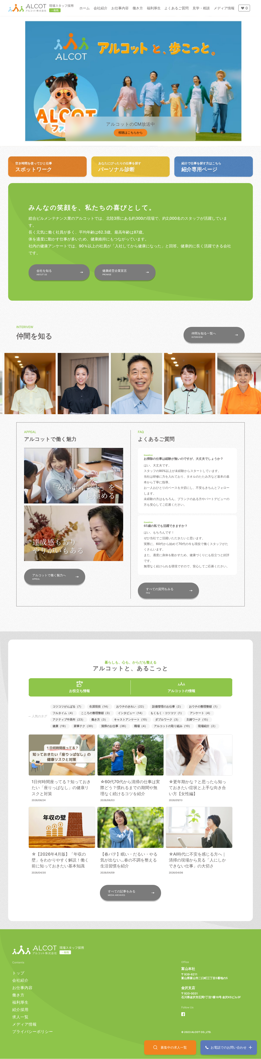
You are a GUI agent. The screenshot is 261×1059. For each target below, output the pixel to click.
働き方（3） (99, 719)
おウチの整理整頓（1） (204, 706)
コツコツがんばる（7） (68, 706)
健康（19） (60, 726)
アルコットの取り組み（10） (172, 726)
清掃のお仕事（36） (114, 726)
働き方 (18, 995)
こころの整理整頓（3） (96, 713)
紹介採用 (20, 1009)
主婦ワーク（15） (198, 719)
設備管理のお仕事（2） (167, 706)
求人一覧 (20, 1017)
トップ (18, 973)
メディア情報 (24, 1024)
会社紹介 (20, 980)
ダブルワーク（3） (167, 719)
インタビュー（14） (131, 713)
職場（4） (140, 726)
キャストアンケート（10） (131, 719)
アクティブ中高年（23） (69, 719)
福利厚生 (20, 1002)
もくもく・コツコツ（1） (166, 713)
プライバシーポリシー (32, 1031)
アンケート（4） (201, 713)
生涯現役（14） (99, 706)
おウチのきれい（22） (131, 706)
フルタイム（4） (63, 713)
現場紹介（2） (207, 726)
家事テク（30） (84, 726)
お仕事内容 (22, 987)
